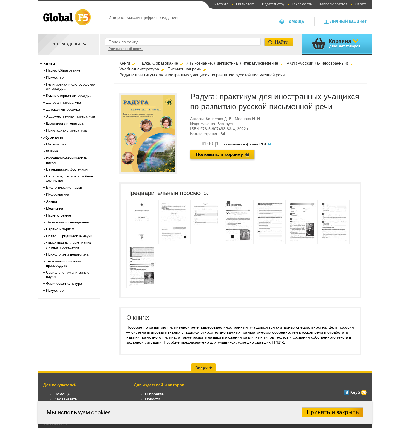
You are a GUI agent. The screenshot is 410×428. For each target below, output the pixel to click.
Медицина (54, 208)
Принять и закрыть (333, 412)
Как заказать (302, 4)
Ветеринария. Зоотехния (67, 169)
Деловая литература (63, 102)
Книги (49, 63)
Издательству (273, 4)
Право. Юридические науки (69, 236)
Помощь (294, 21)
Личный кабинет (348, 21)
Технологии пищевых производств (64, 263)
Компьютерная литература (68, 95)
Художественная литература (70, 116)
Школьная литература (64, 123)
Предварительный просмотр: (167, 192)
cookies (101, 412)
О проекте (154, 394)
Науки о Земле (58, 215)
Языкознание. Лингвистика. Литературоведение (69, 245)
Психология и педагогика (67, 254)
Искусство (55, 77)
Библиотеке (245, 4)
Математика (56, 144)
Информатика (57, 194)
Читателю (220, 4)
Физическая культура (64, 283)
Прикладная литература (66, 130)
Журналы (53, 137)
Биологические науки (64, 187)
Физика (52, 151)
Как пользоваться (333, 4)
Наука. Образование (63, 70)
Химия (51, 201)
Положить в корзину (219, 154)
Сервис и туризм (60, 229)
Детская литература (63, 109)
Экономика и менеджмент (68, 222)
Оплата (361, 4)
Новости (152, 399)
